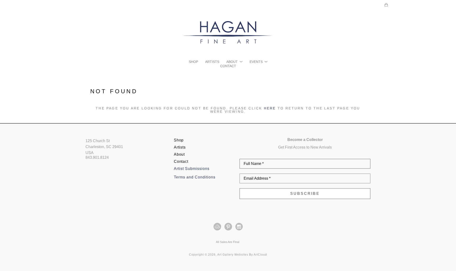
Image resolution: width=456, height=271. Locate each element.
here (270, 108)
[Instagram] (239, 226)
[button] (234, 62)
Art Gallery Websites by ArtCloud (242, 254)
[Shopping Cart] (386, 5)
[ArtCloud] (218, 226)
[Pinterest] (229, 226)
